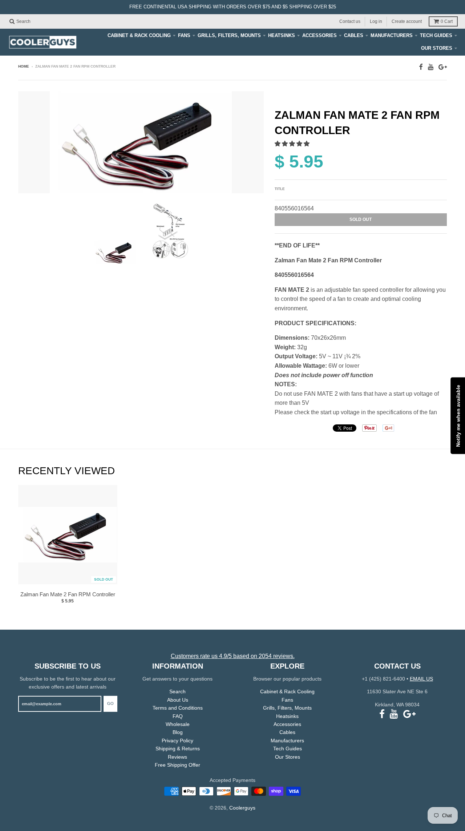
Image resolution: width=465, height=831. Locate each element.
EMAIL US (421, 679)
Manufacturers (392, 35)
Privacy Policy (177, 740)
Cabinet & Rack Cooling (139, 35)
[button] (293, 144)
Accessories (319, 35)
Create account (407, 21)
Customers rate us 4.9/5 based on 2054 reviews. (233, 656)
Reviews (177, 757)
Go (110, 703)
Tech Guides (436, 35)
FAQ (178, 716)
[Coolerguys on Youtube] (430, 67)
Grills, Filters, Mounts (229, 35)
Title (280, 189)
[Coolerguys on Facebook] (421, 67)
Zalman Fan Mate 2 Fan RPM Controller (67, 594)
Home (23, 66)
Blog (178, 732)
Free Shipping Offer (177, 765)
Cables (353, 35)
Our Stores (436, 48)
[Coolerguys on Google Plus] (442, 67)
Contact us (349, 21)
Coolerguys (242, 808)
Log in (376, 21)
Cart (447, 21)
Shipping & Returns (177, 748)
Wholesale (178, 724)
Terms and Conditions (178, 708)
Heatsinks (281, 35)
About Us (177, 700)
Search (177, 691)
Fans (184, 35)
